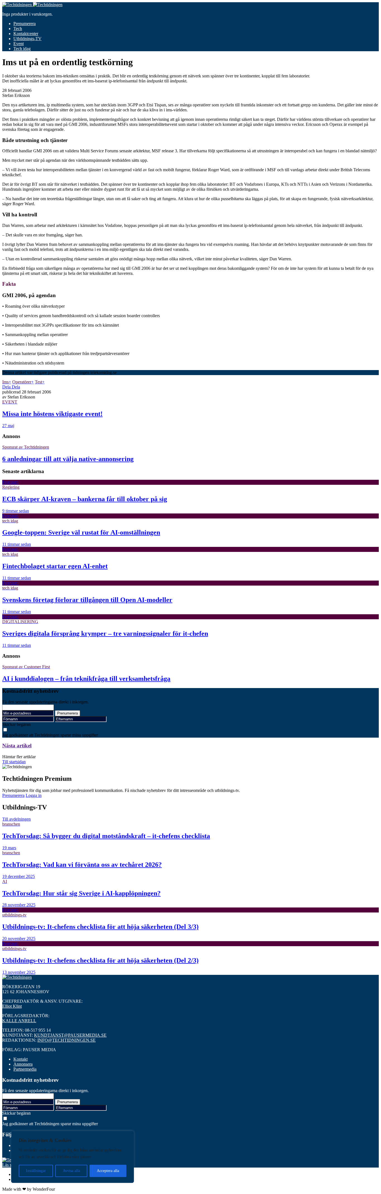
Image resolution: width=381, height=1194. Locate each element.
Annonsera (23, 1064)
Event (18, 43)
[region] (72, 1157)
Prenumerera (24, 23)
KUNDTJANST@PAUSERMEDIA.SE (70, 1035)
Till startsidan (14, 761)
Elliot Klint (12, 1006)
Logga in (34, 795)
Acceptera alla (108, 1171)
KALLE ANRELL (19, 1020)
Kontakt (20, 1059)
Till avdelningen (16, 819)
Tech (17, 28)
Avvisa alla (71, 1171)
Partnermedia (25, 1069)
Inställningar (36, 1171)
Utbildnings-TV (27, 38)
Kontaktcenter (25, 33)
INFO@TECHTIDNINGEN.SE (66, 1040)
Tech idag (22, 48)
